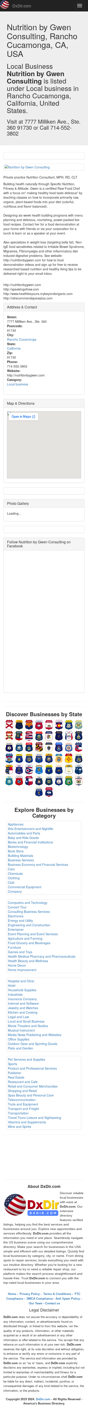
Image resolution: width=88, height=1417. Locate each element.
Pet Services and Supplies (26, 1059)
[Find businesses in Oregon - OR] (48, 769)
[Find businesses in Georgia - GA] (19, 735)
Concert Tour (17, 907)
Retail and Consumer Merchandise (33, 1086)
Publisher (14, 1073)
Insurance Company (22, 999)
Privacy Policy (29, 1294)
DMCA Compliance (39, 1298)
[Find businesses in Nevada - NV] (39, 758)
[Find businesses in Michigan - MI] (58, 746)
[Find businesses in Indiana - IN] (58, 735)
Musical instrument (21, 1030)
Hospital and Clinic (21, 981)
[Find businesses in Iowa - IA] (68, 735)
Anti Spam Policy (68, 1298)
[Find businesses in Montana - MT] (19, 758)
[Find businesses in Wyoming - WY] (48, 791)
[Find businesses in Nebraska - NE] (29, 758)
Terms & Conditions (56, 1294)
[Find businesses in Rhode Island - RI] (68, 769)
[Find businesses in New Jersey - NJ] (58, 758)
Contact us (52, 1303)
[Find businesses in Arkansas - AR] (39, 724)
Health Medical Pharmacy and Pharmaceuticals (41, 956)
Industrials (15, 994)
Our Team (35, 1303)
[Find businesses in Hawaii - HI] (29, 735)
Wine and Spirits (19, 1126)
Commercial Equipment (24, 887)
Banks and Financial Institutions (30, 842)
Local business (17, 384)
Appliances (15, 824)
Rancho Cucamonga (21, 339)
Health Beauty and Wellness (28, 961)
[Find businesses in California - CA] (48, 724)
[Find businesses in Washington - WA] (68, 780)
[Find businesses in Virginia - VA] (58, 780)
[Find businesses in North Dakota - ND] (19, 769)
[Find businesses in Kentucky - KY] (9, 746)
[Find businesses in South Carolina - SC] (78, 769)
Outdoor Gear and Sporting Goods (32, 1043)
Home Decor (17, 965)
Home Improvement (22, 970)
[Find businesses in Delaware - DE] (78, 724)
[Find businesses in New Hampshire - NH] (48, 758)
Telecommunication (22, 1099)
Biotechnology (18, 846)
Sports (12, 1064)
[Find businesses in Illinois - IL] (48, 735)
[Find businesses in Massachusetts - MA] (48, 746)
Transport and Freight (23, 1108)
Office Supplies (18, 1039)
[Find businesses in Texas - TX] (29, 780)
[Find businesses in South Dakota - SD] (9, 780)
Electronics (15, 916)
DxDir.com (21, 6)
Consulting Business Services (29, 911)
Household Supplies (22, 990)
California (14, 348)
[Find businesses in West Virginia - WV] (78, 780)
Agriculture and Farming (25, 938)
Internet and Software (23, 1003)
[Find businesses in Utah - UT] (39, 780)
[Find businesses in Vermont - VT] (48, 780)
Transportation (18, 1113)
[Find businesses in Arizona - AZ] (29, 724)
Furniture (14, 947)
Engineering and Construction (29, 925)
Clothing (14, 878)
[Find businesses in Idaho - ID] (39, 735)
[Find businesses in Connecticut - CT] (68, 724)
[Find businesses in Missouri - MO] (9, 758)
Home (12, 1294)
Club (11, 882)
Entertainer (16, 929)
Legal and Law (18, 1017)
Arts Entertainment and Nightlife (30, 828)
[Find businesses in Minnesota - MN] (68, 746)
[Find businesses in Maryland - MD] (39, 746)
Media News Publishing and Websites (34, 1034)
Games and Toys (20, 952)
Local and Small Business (26, 1021)
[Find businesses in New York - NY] (78, 758)
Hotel (11, 985)
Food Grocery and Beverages (29, 943)
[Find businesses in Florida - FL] (9, 735)
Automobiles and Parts (24, 833)
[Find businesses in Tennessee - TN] (19, 780)
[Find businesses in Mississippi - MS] (78, 746)
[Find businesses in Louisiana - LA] (19, 746)
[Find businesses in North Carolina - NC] (9, 769)
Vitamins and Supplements (27, 1122)
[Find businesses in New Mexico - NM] (68, 758)
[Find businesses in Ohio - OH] (29, 769)
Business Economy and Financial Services (38, 864)
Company (15, 891)
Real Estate (16, 1077)
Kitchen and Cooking (22, 1012)
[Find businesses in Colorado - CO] (58, 724)
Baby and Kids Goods (23, 837)
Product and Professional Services (32, 1068)
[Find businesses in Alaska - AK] (19, 724)
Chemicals (15, 873)
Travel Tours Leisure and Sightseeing (34, 1117)
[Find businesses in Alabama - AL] (9, 724)
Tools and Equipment (23, 1104)
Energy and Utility (20, 920)
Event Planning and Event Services (33, 934)
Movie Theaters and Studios (28, 1026)
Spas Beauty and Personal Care (31, 1095)
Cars (11, 869)
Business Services (21, 860)
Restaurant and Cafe (23, 1081)
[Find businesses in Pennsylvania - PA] (58, 769)
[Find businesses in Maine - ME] (29, 746)
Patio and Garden (20, 1048)
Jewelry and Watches (23, 1008)
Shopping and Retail (22, 1090)
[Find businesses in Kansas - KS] (78, 735)
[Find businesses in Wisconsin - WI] (39, 791)
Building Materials (20, 855)
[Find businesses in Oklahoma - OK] (39, 769)
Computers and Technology (27, 902)
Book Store (16, 851)
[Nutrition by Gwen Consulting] (44, 167)
